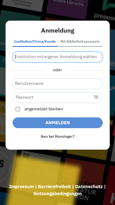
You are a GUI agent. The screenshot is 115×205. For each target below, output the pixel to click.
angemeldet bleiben (44, 109)
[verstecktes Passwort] (96, 97)
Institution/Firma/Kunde (35, 42)
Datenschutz (89, 186)
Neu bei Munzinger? (58, 137)
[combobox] (58, 57)
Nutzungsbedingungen (57, 193)
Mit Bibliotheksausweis (80, 42)
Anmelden (57, 122)
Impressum (21, 186)
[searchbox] (58, 57)
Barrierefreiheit (54, 186)
